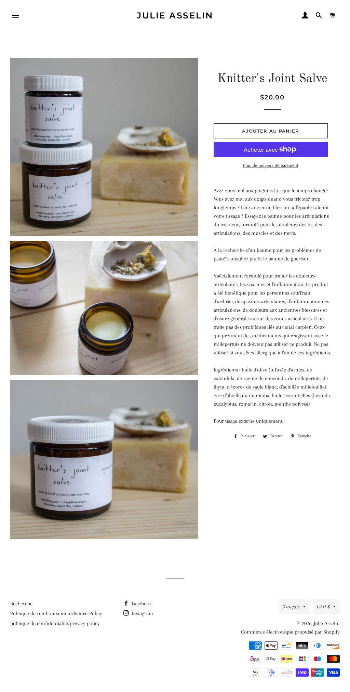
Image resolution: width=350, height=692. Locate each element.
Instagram (141, 613)
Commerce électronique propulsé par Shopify (290, 632)
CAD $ (323, 606)
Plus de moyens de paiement (270, 165)
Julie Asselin (175, 15)
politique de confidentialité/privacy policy (55, 623)
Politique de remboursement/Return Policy (56, 613)
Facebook (141, 603)
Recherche (21, 603)
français (291, 606)
